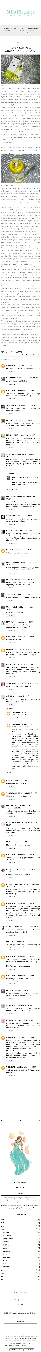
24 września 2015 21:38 (25, 1037)
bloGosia (10, 664)
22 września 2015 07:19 (25, 365)
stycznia (6, 1267)
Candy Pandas (12, 927)
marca (5, 1261)
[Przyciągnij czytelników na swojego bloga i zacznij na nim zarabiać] (20, 1313)
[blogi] (20, 1305)
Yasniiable (11, 405)
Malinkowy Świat (14, 497)
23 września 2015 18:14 (25, 903)
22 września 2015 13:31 (24, 622)
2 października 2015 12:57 (26, 1067)
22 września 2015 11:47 (22, 531)
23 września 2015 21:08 (25, 976)
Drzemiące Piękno (14, 823)
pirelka (9, 1020)
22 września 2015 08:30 (28, 378)
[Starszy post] (39, 1121)
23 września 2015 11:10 (25, 855)
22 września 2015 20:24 (17, 780)
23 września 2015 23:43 (26, 1005)
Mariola (10, 622)
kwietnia (6, 1257)
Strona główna (10, 28)
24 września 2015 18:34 (23, 1020)
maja (5, 1254)
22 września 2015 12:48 (20, 594)
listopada (7, 1235)
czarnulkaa (12, 516)
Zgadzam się (29, 1349)
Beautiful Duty (13, 869)
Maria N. (10, 942)
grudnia (6, 1232)
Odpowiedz (11, 371)
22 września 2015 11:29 (27, 516)
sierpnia (6, 1245)
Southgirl (11, 1005)
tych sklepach (8, 153)
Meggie (9, 420)
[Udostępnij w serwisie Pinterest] (38, 354)
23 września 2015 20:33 (24, 942)
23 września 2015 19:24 (29, 927)
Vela (8, 594)
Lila (8, 842)
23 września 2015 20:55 (25, 956)
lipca (5, 1248)
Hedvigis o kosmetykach (17, 884)
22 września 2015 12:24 (23, 550)
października (8, 1238)
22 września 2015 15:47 (24, 664)
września (6, 1242)
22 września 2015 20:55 (27, 793)
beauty (9, 550)
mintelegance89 (19, 713)
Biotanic (37, 148)
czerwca (6, 1251)
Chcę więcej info (16, 1349)
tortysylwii (11, 793)
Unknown (10, 365)
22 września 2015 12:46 (27, 579)
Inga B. (9, 531)
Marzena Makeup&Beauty (18, 806)
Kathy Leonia (12, 378)
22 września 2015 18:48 (19, 696)
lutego (5, 1264)
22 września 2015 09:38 (22, 420)
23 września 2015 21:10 (23, 990)
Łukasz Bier (11, 579)
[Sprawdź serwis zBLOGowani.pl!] (20, 1292)
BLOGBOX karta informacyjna (25, 31)
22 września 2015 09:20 (26, 405)
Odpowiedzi (13, 473)
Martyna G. (11, 649)
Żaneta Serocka (14, 454)
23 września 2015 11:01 (20, 842)
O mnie (22, 28)
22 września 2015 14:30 (25, 637)
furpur (9, 990)
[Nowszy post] (1, 1121)
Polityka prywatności (20, 33)
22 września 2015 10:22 (28, 435)
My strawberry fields (16, 562)
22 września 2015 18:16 (28, 683)
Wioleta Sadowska (15, 607)
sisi (8, 696)
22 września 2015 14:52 (26, 649)
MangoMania (12, 435)
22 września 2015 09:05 (25, 391)
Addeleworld (12, 683)
